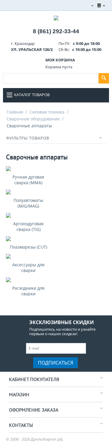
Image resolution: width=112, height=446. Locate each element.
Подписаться (55, 362)
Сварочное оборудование (33, 119)
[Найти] (104, 78)
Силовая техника (47, 112)
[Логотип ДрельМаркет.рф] (56, 17)
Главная (15, 112)
